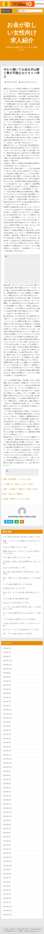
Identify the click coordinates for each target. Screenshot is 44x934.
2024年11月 (7, 714)
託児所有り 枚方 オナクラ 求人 (14, 588)
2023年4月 (7, 792)
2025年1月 (7, 706)
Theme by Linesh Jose (32, 931)
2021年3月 (7, 894)
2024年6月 (7, 734)
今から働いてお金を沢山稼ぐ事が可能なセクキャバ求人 (22, 73)
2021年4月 (7, 890)
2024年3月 (7, 747)
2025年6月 (7, 685)
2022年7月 (7, 829)
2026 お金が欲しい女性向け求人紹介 (16, 929)
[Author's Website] (17, 521)
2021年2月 (7, 898)
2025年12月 (7, 661)
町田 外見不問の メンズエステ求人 (17, 479)
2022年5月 (7, 837)
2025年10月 (7, 669)
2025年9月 (7, 673)
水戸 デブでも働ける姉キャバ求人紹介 (18, 634)
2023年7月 (7, 779)
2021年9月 (7, 870)
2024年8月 (7, 726)
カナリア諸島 (18, 931)
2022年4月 (7, 841)
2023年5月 (7, 788)
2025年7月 (7, 681)
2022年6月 (7, 833)
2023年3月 (7, 796)
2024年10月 (7, 718)
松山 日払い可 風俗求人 (13, 494)
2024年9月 (7, 722)
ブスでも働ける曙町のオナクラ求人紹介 (18, 584)
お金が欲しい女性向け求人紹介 (22, 32)
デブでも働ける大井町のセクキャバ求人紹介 (19, 619)
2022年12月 (7, 808)
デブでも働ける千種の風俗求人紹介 (16, 599)
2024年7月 (7, 730)
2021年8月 (7, 874)
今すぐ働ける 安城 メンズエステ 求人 (17, 557)
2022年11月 (7, 812)
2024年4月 (7, 742)
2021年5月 (7, 886)
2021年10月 (7, 865)
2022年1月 (7, 853)
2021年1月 (7, 902)
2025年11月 (7, 665)
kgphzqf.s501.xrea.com (29, 82)
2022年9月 (7, 820)
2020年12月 (7, 906)
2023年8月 (7, 775)
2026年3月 (7, 648)
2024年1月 (7, 755)
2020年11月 (7, 911)
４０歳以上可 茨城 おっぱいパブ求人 (18, 484)
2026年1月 (7, 656)
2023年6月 (7, 783)
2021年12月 (7, 857)
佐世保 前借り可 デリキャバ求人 (17, 499)
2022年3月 (7, 845)
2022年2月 (7, 849)
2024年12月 (7, 710)
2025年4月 (7, 693)
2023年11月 (7, 763)
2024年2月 (7, 751)
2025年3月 (7, 697)
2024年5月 (7, 738)
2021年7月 (7, 878)
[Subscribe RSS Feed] (22, 521)
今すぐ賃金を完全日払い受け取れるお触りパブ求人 (22, 537)
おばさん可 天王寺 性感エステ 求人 (16, 603)
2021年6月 (7, 882)
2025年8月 (7, 677)
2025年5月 (7, 689)
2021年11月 (7, 861)
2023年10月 (7, 767)
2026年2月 (7, 652)
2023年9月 (7, 771)
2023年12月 (7, 759)
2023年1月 (7, 804)
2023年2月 (7, 800)
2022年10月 (7, 816)
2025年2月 (7, 701)
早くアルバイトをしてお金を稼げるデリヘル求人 (21, 629)
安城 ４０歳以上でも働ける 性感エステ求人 (21, 489)
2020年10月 (7, 915)
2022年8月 (7, 824)
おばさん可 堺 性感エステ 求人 (14, 568)
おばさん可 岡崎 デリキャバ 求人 (15, 547)
